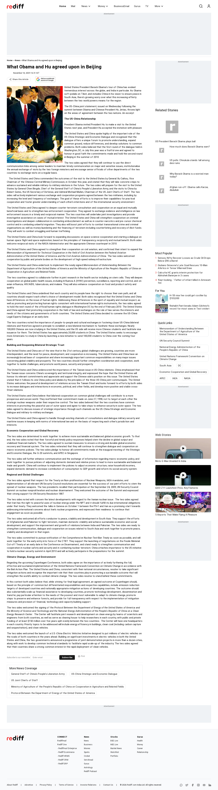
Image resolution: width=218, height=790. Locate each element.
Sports (87, 752)
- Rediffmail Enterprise (67, 748)
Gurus (137, 6)
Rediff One (62, 744)
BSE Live (114, 741)
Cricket (87, 756)
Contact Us (108, 785)
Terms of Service (66, 785)
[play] (183, 448)
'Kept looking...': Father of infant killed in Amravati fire (184, 281)
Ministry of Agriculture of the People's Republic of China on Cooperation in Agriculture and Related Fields (67, 686)
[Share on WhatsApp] (181, 785)
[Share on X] (187, 785)
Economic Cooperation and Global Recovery (183, 372)
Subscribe (67, 657)
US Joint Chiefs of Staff (24, 680)
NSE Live (114, 744)
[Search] (200, 6)
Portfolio (114, 756)
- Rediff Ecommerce (65, 752)
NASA (187, 378)
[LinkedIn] (210, 785)
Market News (116, 748)
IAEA (174, 378)
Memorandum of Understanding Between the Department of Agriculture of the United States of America (182, 331)
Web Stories (163, 435)
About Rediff (12, 785)
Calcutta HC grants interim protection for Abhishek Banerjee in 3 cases (180, 274)
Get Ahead (88, 760)
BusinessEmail (121, 6)
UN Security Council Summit (175, 340)
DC (179, 365)
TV (146, 6)
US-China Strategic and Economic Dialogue (94, 673)
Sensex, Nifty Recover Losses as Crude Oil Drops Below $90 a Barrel (184, 259)
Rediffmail (61, 741)
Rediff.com (132, 785)
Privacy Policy (46, 785)
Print (83, 656)
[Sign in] (208, 6)
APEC (162, 378)
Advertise (29, 785)
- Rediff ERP (62, 764)
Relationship (142, 752)
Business (88, 744)
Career (140, 748)
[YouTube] (204, 785)
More (157, 6)
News (84, 6)
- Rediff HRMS (63, 756)
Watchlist (114, 752)
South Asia (165, 365)
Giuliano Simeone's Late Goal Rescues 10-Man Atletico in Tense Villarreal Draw (182, 267)
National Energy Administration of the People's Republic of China (180, 348)
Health (140, 741)
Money (101, 6)
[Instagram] (198, 785)
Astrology (88, 767)
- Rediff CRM (62, 760)
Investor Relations (88, 785)
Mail (73, 6)
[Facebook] (192, 785)
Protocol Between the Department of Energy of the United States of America (53, 693)
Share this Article (20, 79)
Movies (87, 748)
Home (62, 6)
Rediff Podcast (90, 771)
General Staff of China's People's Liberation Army (38, 673)
